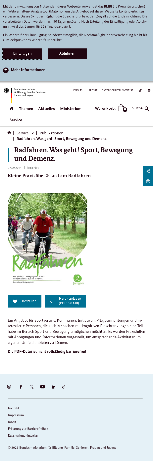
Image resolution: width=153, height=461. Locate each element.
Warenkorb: (110, 108)
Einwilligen (22, 53)
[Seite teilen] (148, 171)
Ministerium (70, 108)
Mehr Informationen (28, 69)
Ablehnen (67, 53)
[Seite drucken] (148, 181)
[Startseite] (10, 134)
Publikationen (51, 133)
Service (16, 119)
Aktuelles (46, 108)
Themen (26, 108)
